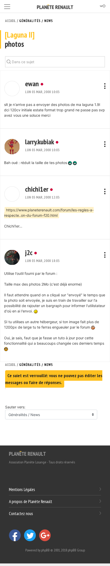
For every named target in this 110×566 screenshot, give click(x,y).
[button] (12, 88)
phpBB (45, 550)
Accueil (10, 21)
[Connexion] (102, 6)
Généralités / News (36, 21)
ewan (32, 83)
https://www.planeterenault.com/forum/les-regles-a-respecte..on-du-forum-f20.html (49, 212)
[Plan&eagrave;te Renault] (27, 453)
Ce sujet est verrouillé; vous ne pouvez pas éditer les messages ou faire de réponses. (53, 379)
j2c (28, 252)
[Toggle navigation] (7, 6)
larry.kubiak (39, 141)
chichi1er (36, 189)
